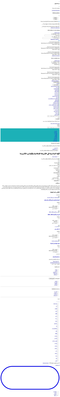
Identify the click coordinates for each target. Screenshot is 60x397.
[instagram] (56, 301)
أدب (56, 87)
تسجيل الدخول (57, 123)
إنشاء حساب (52, 123)
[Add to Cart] (59, 204)
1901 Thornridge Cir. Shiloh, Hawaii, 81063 (51, 24)
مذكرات (54, 102)
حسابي (56, 266)
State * (58, 34)
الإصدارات (55, 133)
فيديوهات (55, 140)
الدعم (58, 124)
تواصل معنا (55, 141)
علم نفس (53, 96)
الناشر (58, 166)
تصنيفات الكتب (56, 84)
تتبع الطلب (55, 274)
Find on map (57, 32)
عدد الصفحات (57, 169)
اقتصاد (55, 88)
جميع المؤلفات (54, 149)
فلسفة (55, 101)
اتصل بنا (55, 291)
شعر (56, 113)
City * (58, 36)
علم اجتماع (53, 86)
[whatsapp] (58, 301)
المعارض (55, 137)
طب (56, 97)
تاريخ (56, 92)
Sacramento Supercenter (55, 42)
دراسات (54, 108)
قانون (55, 114)
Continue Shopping (56, 10)
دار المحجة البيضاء (56, 256)
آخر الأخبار (55, 138)
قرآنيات (54, 103)
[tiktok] (59, 301)
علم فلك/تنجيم (50, 98)
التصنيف (58, 174)
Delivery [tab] (55, 17)
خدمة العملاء (54, 288)
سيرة (56, 112)
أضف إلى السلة (56, 180)
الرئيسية (55, 131)
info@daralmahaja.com (55, 262)
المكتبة (56, 135)
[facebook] (57, 301)
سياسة (55, 111)
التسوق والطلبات (51, 278)
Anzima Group (46, 363)
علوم (56, 100)
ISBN (59, 171)
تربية (56, 93)
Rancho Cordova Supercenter (54, 52)
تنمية (55, 95)
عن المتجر (55, 293)
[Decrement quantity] (59, 179)
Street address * (56, 38)
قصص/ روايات (51, 105)
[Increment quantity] (52, 179)
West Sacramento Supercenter (53, 47)
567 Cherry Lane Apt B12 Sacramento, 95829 (49, 21)
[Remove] (42, 24)
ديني (56, 109)
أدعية (56, 90)
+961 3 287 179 (56, 261)
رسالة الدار (55, 132)
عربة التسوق (55, 272)
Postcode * (57, 35)
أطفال (55, 91)
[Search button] (48, 116)
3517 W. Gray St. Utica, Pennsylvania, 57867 (51, 26)
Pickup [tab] (55, 19)
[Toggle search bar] (59, 117)
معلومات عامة (54, 156)
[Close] (59, 6)
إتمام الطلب (55, 273)
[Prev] (59, 160)
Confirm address (56, 82)
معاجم (54, 107)
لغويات (54, 106)
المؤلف (58, 164)
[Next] (59, 161)
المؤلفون (55, 136)
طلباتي (56, 271)
